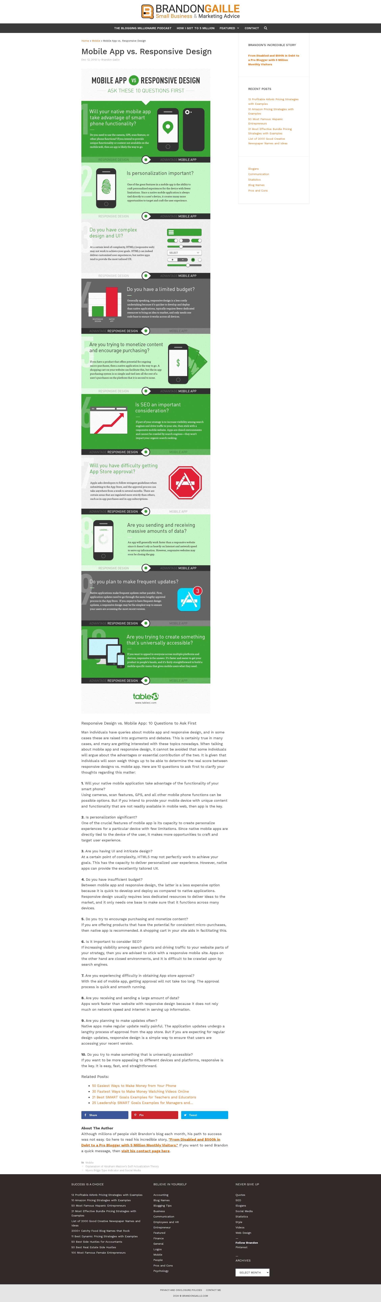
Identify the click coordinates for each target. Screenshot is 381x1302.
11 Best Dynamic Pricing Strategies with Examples (104, 1236)
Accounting (160, 1194)
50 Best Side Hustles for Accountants (96, 1241)
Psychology (160, 1270)
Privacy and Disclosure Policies (181, 1290)
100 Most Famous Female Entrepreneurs (98, 1252)
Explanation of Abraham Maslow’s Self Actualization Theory (122, 1166)
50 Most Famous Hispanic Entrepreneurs (98, 1205)
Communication (258, 174)
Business (159, 1211)
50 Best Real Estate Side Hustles (93, 1247)
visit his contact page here (145, 1151)
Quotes (240, 1194)
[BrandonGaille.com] (190, 11)
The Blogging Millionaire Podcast (143, 28)
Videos (240, 1227)
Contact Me (213, 1290)
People (158, 1260)
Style (239, 1222)
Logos (157, 1249)
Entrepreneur (162, 1227)
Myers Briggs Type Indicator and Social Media (113, 1170)
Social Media (244, 1211)
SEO (238, 1200)
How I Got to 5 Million (196, 28)
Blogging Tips (162, 1205)
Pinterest (241, 1247)
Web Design (243, 1232)
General (158, 1243)
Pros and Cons (258, 190)
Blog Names (256, 185)
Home (85, 40)
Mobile (96, 40)
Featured (227, 28)
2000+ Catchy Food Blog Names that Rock (100, 1230)
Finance (158, 1238)
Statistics (254, 179)
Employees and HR (166, 1222)
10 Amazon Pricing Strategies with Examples (101, 1200)
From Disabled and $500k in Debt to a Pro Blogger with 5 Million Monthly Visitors (273, 60)
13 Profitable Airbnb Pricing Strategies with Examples (106, 1194)
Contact (252, 28)
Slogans (253, 168)
